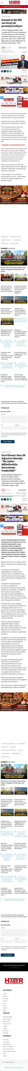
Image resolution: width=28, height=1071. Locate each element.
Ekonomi (5, 1001)
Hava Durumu (6, 1021)
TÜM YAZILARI (22, 48)
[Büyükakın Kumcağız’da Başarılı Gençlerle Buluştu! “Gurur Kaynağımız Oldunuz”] (20, 323)
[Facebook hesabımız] (10, 968)
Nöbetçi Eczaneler (7, 1017)
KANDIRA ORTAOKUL (6, 240)
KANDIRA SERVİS (17, 240)
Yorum (3, 414)
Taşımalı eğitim (14, 243)
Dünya (4, 1010)
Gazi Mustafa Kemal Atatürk (9, 750)
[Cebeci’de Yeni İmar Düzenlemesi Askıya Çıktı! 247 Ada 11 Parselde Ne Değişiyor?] (20, 279)
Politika (5, 1005)
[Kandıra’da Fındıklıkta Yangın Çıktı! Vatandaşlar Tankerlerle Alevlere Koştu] (7, 367)
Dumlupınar (5, 747)
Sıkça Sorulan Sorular (8, 1049)
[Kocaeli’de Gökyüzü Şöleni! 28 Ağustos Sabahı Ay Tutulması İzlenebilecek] (20, 836)
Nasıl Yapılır (6, 1030)
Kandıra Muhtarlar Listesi (9, 1051)
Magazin (5, 1008)
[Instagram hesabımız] (15, 968)
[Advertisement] (14, 219)
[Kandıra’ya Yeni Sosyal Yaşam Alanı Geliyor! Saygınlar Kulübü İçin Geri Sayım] (14, 258)
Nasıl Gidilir (5, 1033)
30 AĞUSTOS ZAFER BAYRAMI (8, 743)
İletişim (5, 1056)
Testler (5, 1028)
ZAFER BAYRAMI (5, 757)
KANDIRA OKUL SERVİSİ (16, 236)
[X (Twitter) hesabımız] (13, 968)
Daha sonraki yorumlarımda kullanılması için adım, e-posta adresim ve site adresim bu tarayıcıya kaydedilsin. (14, 434)
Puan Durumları (7, 1024)
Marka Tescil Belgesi (8, 1046)
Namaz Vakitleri (7, 1019)
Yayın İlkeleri (6, 1042)
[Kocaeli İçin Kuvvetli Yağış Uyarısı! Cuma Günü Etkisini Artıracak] (20, 345)
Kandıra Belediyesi (16, 753)
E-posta (17, 425)
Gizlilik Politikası (7, 1044)
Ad (2, 425)
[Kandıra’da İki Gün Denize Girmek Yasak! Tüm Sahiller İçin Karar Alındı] (7, 301)
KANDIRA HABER (5, 753)
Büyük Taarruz (21, 743)
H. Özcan (8, 48)
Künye (4, 1053)
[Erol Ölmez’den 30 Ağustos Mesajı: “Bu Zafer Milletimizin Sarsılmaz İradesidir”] (7, 279)
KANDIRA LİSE (5, 236)
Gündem (18, 493)
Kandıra (24, 52)
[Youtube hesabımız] (18, 968)
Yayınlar (5, 1026)
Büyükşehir (6, 998)
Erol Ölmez (13, 747)
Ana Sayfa (5, 1039)
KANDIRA (21, 750)
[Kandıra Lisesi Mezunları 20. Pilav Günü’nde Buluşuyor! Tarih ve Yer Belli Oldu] (20, 367)
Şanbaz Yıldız (5, 243)
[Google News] (24, 72)
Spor (4, 1003)
